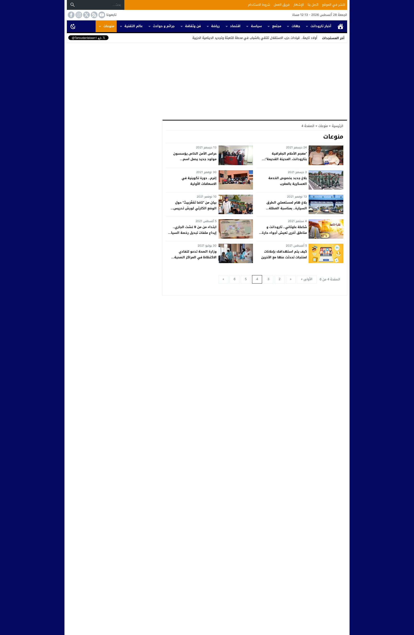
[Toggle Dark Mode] (73, 26)
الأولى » (306, 279)
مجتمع (276, 26)
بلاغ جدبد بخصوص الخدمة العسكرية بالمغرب (287, 181)
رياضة (215, 26)
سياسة (256, 26)
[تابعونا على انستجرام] (78, 15)
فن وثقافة (193, 26)
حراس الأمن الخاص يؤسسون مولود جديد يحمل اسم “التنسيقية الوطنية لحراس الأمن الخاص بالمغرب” (192, 162)
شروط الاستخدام (259, 5)
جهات (296, 26)
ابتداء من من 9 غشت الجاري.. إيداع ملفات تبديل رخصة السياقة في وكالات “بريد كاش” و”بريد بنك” (192, 235)
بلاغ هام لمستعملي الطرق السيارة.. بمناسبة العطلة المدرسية (286, 208)
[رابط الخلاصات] (94, 15)
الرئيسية (340, 26)
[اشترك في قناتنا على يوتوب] (101, 15)
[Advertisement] (207, 80)
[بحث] (72, 5)
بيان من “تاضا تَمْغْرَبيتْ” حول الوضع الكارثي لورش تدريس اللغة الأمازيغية (195, 208)
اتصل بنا (313, 5)
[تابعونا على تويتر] (86, 15)
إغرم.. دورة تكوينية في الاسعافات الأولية (199, 181)
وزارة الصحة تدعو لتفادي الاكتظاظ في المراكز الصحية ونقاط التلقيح (195, 257)
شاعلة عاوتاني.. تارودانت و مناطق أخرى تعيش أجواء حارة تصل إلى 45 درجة (284, 232)
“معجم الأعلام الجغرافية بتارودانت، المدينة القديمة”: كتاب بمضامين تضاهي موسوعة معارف (283, 162)
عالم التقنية (133, 26)
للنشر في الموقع (333, 5)
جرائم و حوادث (164, 26)
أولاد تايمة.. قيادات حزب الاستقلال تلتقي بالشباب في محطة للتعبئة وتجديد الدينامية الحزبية (254, 38)
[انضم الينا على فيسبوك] (71, 15)
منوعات (109, 26)
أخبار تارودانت (320, 26)
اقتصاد (235, 26)
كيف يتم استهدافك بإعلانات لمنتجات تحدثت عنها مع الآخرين (284, 254)
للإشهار (298, 5)
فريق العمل (282, 5)
